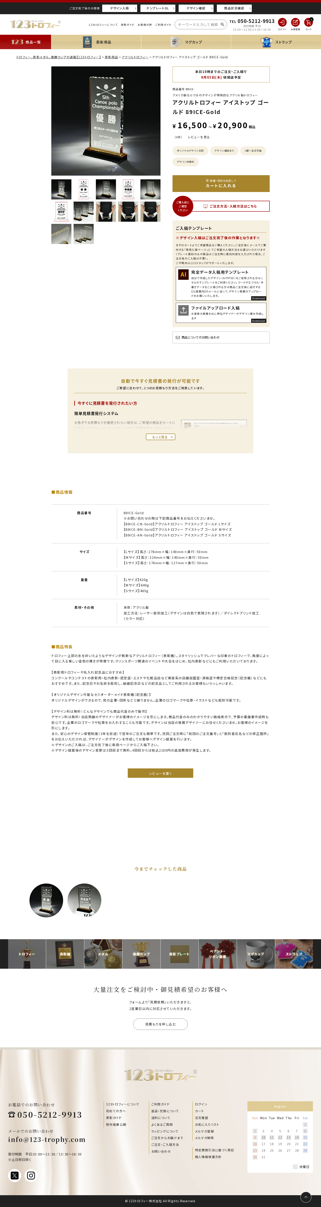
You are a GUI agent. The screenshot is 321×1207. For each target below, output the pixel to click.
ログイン (201, 1104)
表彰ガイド (128, 24)
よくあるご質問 (162, 1124)
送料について (161, 1117)
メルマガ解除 (204, 1138)
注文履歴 (202, 1117)
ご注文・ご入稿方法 (165, 1144)
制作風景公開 (116, 1124)
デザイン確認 (195, 8)
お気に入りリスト (207, 1124)
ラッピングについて (165, 1131)
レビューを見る (199, 137)
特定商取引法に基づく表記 (214, 1150)
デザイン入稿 (119, 8)
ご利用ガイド (163, 24)
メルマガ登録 (204, 1131)
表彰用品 (111, 57)
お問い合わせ (161, 1151)
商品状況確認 (234, 8)
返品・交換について (165, 1111)
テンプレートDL (158, 8)
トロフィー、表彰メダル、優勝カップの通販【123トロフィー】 (58, 57)
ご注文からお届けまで (167, 1138)
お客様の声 (145, 24)
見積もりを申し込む (160, 1024)
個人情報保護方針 (208, 1157)
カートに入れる (221, 183)
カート (199, 1111)
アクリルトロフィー (135, 57)
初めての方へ (116, 1111)
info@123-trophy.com (47, 1139)
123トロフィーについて (103, 24)
